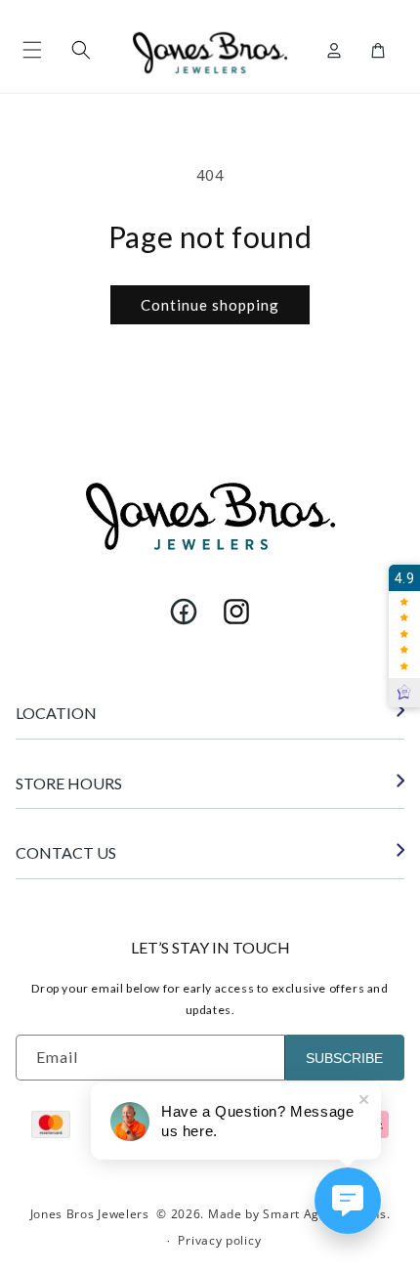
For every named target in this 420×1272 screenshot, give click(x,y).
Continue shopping (210, 305)
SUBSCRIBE (344, 1058)
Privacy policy (219, 1240)
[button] (32, 49)
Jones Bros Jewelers (89, 1214)
